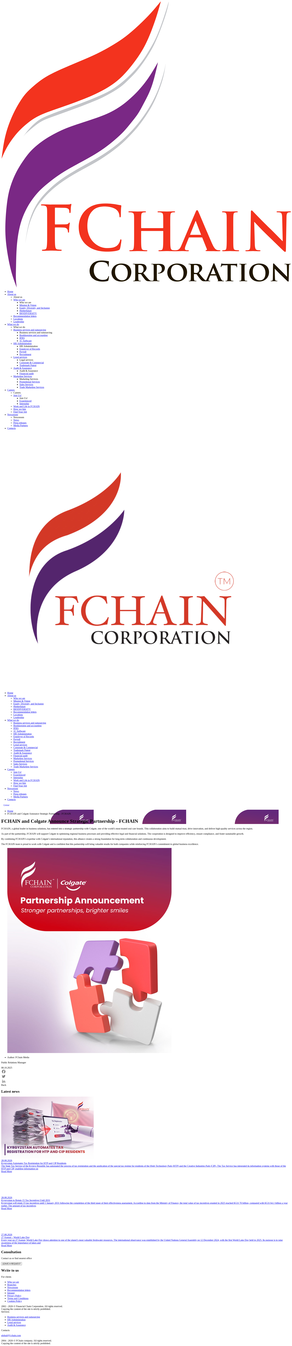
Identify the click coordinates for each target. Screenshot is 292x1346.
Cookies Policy (14, 1301)
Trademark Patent (27, 365)
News (16, 420)
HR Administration (22, 343)
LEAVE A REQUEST (11, 1264)
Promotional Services (29, 381)
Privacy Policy (14, 1295)
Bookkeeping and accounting (33, 335)
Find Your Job (20, 412)
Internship (24, 403)
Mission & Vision (27, 305)
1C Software (25, 340)
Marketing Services (22, 376)
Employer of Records (29, 349)
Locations (18, 319)
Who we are (19, 299)
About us (11, 294)
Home (10, 291)
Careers (11, 390)
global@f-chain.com (11, 1335)
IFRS (22, 338)
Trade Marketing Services (31, 387)
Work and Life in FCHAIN (26, 406)
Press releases (19, 422)
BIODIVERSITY (28, 313)
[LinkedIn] (146, 1081)
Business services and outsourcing (29, 330)
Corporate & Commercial (31, 362)
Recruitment (25, 354)
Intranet (11, 1293)
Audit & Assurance (22, 368)
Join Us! (17, 395)
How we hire (19, 409)
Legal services (20, 357)
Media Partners (20, 425)
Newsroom (12, 414)
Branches (11, 1284)
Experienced (25, 401)
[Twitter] (146, 1076)
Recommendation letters (24, 316)
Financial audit (26, 373)
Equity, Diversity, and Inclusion (34, 308)
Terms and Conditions (17, 1298)
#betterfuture (25, 310)
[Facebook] (146, 1071)
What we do (13, 324)
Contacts (11, 428)
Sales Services (26, 384)
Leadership (18, 321)
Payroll (22, 351)
